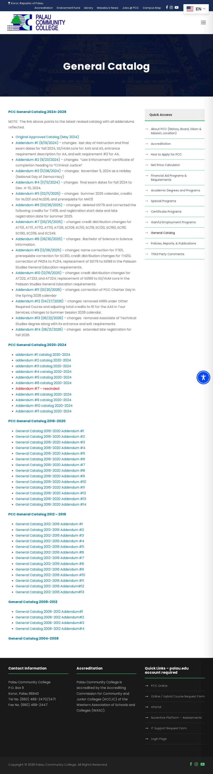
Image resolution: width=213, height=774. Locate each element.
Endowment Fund (68, 8)
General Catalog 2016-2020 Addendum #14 (51, 504)
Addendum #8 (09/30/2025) (39, 239)
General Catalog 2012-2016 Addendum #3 (50, 535)
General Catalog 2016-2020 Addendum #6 (50, 459)
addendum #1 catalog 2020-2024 (43, 354)
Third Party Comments (167, 254)
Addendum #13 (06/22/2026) (39, 318)
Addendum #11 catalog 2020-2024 (44, 411)
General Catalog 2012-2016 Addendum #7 (50, 558)
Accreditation (44, 8)
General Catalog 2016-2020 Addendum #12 (51, 493)
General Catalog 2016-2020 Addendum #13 (51, 498)
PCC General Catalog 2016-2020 (37, 421)
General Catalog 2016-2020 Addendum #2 (50, 436)
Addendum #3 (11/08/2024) (38, 171)
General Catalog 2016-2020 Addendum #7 (50, 465)
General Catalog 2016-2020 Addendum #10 (51, 481)
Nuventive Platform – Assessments (176, 718)
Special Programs (163, 201)
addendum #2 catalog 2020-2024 (43, 360)
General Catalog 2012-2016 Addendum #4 (50, 541)
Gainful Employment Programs (173, 222)
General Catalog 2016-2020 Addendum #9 (50, 476)
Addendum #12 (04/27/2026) (40, 301)
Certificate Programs (166, 212)
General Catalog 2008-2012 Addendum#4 (50, 628)
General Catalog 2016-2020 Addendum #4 (50, 447)
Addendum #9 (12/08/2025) (38, 250)
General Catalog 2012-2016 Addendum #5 (50, 546)
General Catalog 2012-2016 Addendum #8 (50, 563)
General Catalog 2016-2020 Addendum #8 (50, 470)
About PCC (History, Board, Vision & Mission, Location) (176, 131)
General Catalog (163, 233)
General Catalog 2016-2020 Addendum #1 (50, 431)
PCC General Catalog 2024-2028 (37, 111)
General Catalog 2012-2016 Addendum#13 (50, 592)
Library (88, 8)
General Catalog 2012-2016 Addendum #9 (50, 569)
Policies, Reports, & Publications (173, 243)
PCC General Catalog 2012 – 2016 (37, 514)
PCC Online (159, 686)
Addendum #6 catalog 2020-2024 (44, 383)
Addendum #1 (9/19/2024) (37, 142)
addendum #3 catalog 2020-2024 (43, 366)
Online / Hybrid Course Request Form (178, 696)
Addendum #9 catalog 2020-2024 (43, 400)
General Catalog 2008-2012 (32, 601)
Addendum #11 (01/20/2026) (39, 289)
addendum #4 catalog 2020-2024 (44, 371)
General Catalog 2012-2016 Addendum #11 (50, 580)
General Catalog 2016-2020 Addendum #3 (50, 442)
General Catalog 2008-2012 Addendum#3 (50, 622)
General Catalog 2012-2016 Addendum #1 (49, 524)
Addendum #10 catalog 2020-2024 (44, 405)
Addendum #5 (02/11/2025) (38, 193)
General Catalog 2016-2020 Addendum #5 (50, 453)
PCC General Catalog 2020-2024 (37, 344)
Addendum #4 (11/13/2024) (38, 182)
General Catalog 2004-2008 (33, 638)
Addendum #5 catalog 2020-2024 (44, 377)
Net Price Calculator (165, 165)
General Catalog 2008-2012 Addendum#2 (50, 617)
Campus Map (152, 8)
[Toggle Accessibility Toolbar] (203, 377)
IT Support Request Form (169, 728)
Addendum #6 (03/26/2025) (39, 205)
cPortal (156, 707)
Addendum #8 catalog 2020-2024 (44, 394)
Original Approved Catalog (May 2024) (47, 137)
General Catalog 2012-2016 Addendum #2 (50, 529)
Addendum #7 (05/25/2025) (39, 222)
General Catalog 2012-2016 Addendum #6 (50, 552)
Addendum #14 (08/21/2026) (39, 329)
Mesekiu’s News (107, 8)
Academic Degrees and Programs (175, 190)
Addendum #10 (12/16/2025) (39, 272)
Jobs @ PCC (130, 8)
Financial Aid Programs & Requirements (169, 178)
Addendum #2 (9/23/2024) (38, 159)
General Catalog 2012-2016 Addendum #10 (50, 575)
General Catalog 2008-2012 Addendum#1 (49, 611)
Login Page (159, 739)
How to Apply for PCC (166, 154)
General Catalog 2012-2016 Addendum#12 (50, 586)
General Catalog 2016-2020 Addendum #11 (50, 487)
